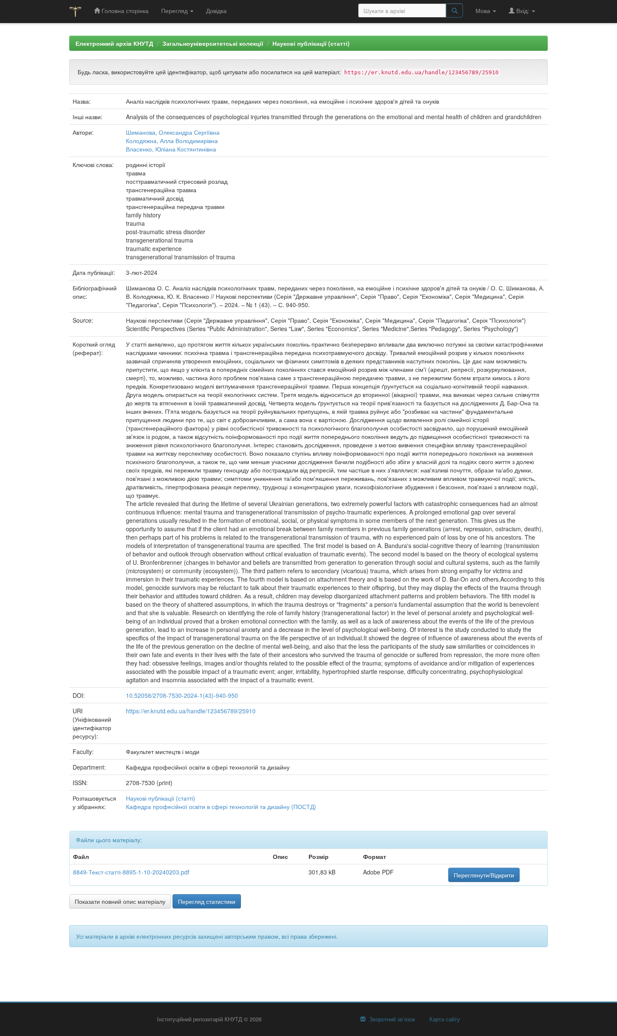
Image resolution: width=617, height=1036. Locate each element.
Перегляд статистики (206, 901)
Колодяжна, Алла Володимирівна (172, 140)
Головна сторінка (124, 10)
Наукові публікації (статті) (311, 43)
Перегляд (175, 10)
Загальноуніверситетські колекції (212, 43)
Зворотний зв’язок (391, 1019)
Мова (484, 10)
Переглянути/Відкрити (484, 875)
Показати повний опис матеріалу (120, 901)
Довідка (216, 10)
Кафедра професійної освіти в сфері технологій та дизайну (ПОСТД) (221, 806)
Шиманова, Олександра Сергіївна (173, 132)
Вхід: (523, 10)
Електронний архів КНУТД (114, 43)
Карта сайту (444, 1019)
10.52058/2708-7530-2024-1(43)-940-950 (182, 695)
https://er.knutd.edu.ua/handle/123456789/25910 (191, 711)
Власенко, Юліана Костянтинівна (171, 149)
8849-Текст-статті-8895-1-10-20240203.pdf (131, 872)
